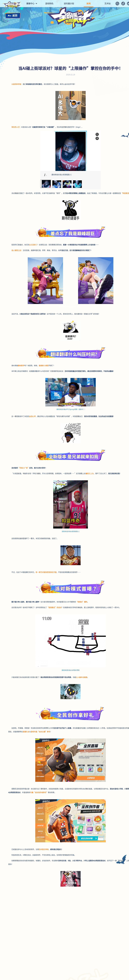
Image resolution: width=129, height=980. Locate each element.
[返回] (13, 15)
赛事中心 (30, 3)
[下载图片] (97, 138)
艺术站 (108, 3)
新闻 (89, 3)
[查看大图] (97, 134)
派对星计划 (69, 3)
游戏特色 (49, 3)
